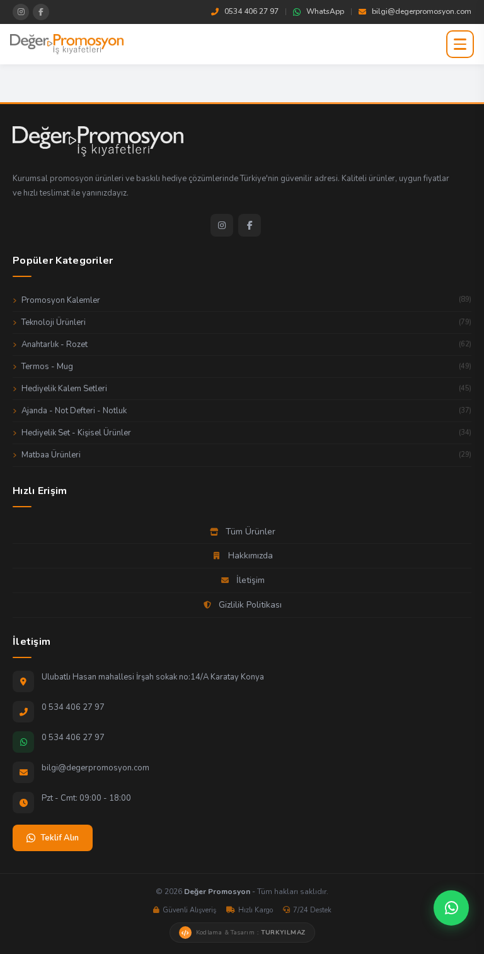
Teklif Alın (59, 838)
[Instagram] (221, 225)
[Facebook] (249, 225)
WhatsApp (325, 11)
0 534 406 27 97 (73, 707)
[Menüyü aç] (460, 44)
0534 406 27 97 (251, 11)
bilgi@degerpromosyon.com (421, 11)
